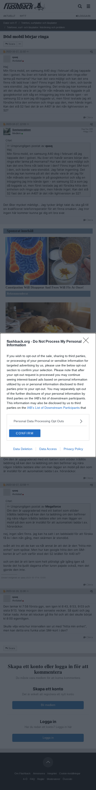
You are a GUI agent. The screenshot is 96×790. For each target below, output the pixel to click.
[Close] (87, 342)
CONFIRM (25, 433)
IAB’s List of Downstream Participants (53, 407)
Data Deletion (22, 449)
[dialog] (48, 395)
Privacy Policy (73, 449)
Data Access (48, 449)
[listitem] (48, 421)
